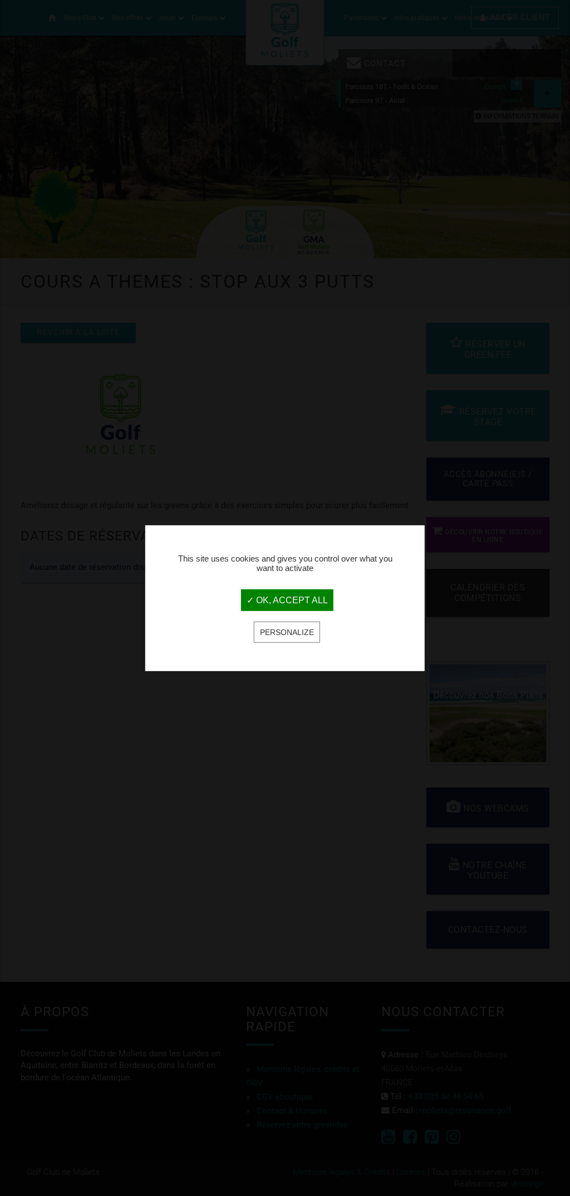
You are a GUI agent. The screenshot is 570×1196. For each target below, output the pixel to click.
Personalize (287, 632)
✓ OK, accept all (287, 600)
